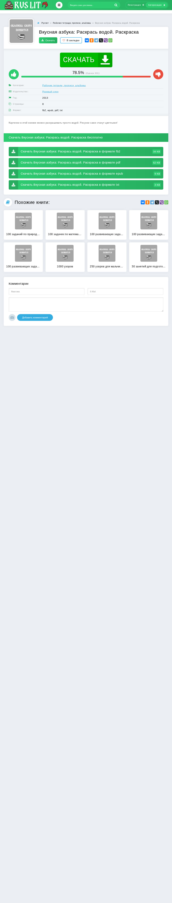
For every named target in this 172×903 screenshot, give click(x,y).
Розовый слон (50, 91)
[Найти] (116, 5)
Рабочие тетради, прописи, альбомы (64, 85)
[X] (101, 40)
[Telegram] (96, 40)
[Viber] (106, 40)
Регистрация (134, 5)
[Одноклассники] (92, 40)
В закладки (73, 40)
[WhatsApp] (110, 40)
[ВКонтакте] (87, 40)
